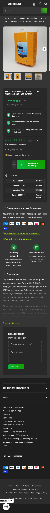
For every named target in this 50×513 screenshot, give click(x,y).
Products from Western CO (14, 407)
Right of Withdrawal (22, 486)
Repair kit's (7, 428)
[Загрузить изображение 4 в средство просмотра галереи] (38, 76)
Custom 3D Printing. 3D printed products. (20, 439)
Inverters (6, 414)
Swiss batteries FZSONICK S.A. (16, 435)
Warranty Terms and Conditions (18, 239)
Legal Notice (35, 489)
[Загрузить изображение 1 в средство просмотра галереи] (7, 76)
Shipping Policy (41, 493)
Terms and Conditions (20, 489)
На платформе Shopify (33, 498)
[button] (4, 4)
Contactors (7, 418)
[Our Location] (40, 4)
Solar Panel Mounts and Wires (15, 432)
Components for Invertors (13, 421)
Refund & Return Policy (14, 493)
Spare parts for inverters (13, 425)
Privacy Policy (36, 486)
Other (5, 446)
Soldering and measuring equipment (18, 442)
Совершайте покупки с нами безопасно (22, 233)
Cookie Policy (28, 493)
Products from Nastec (12, 411)
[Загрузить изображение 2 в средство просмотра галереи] (17, 76)
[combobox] (25, 10)
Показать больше (11, 323)
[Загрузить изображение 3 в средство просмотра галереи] (28, 76)
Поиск (11, 486)
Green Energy (19, 498)
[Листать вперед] (44, 49)
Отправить (15, 367)
